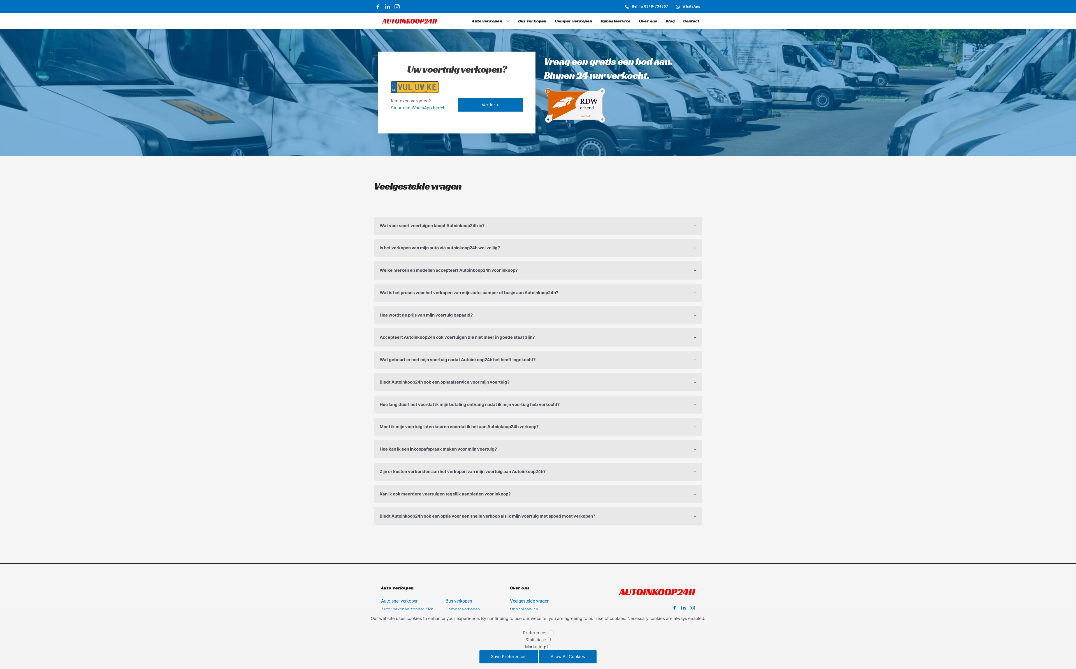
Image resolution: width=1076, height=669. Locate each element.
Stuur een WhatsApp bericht (419, 107)
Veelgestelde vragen (530, 601)
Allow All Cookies (568, 656)
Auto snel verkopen (400, 601)
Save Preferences (509, 656)
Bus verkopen (459, 601)
